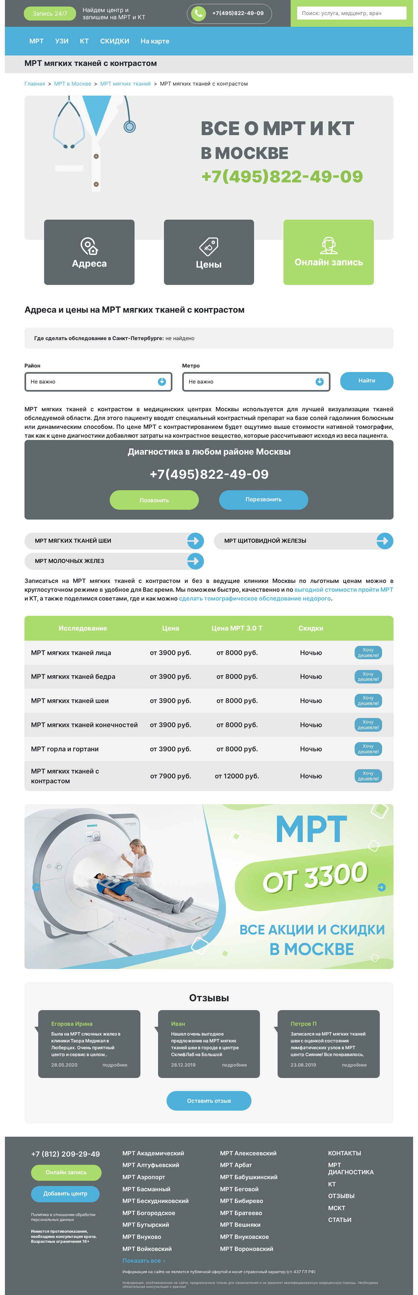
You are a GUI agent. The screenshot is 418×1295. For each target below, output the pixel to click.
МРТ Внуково (141, 1236)
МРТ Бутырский (145, 1224)
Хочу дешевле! (368, 652)
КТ (84, 41)
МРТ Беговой (239, 1189)
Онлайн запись (329, 262)
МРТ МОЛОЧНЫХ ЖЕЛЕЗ (69, 561)
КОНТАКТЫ (344, 1153)
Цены (209, 264)
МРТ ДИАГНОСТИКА (351, 1169)
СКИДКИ (114, 41)
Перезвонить (264, 499)
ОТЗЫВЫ (341, 1196)
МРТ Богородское (148, 1212)
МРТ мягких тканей (125, 83)
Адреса (89, 263)
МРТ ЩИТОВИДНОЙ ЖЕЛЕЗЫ (265, 541)
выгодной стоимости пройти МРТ (344, 589)
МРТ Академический (153, 1153)
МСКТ (337, 1208)
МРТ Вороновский (246, 1248)
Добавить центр (65, 1193)
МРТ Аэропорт (143, 1177)
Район (32, 365)
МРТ (36, 41)
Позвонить (154, 500)
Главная (34, 83)
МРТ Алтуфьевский (150, 1165)
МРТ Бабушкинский (249, 1177)
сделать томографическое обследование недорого (255, 598)
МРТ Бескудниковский (155, 1200)
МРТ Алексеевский (248, 1153)
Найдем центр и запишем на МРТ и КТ (114, 14)
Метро (191, 365)
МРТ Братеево (241, 1212)
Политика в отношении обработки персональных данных (63, 1217)
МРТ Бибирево (241, 1200)
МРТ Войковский (147, 1248)
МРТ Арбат (236, 1165)
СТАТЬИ (339, 1219)
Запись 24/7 (50, 13)
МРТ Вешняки (240, 1224)
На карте (155, 41)
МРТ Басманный (146, 1189)
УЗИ (62, 41)
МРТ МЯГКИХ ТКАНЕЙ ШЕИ (73, 541)
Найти (367, 380)
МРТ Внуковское (244, 1236)
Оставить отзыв (209, 1101)
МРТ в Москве (72, 83)
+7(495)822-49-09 (237, 13)
